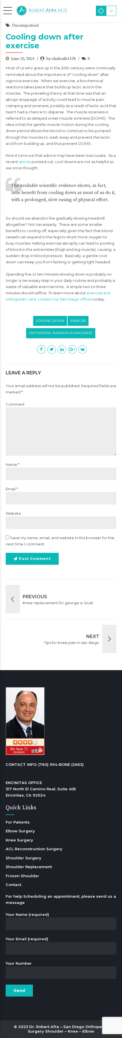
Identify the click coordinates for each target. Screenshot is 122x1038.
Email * (12, 489)
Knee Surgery (19, 840)
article (25, 161)
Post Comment (35, 558)
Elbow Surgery (20, 831)
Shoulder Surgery (23, 858)
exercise (78, 321)
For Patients (18, 822)
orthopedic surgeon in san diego (60, 333)
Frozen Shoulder (22, 876)
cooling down (50, 321)
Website (13, 513)
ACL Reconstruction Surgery (34, 849)
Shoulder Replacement (29, 866)
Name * (12, 464)
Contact (13, 884)
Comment (15, 404)
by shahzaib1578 (60, 58)
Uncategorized (25, 25)
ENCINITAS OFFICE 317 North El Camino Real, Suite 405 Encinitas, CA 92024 (41, 788)
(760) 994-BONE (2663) (61, 764)
